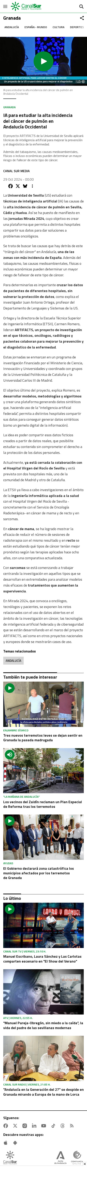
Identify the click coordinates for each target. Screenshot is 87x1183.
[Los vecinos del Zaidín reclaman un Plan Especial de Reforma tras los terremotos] (43, 770)
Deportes (77, 27)
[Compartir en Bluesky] (25, 186)
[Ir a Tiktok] (54, 1125)
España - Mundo (35, 27)
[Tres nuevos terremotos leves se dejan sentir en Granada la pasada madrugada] (43, 704)
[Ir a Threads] (63, 1125)
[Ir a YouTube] (44, 1125)
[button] (43, 61)
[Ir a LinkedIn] (35, 1125)
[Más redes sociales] (82, 18)
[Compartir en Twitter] (17, 186)
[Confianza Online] (77, 1158)
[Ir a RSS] (72, 1125)
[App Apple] (6, 1142)
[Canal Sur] (26, 6)
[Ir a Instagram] (25, 1125)
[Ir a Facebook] (6, 1125)
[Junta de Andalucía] (60, 1158)
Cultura (58, 27)
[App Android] (16, 1142)
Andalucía (11, 27)
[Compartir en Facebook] (10, 186)
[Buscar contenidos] (81, 7)
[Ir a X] (16, 1125)
